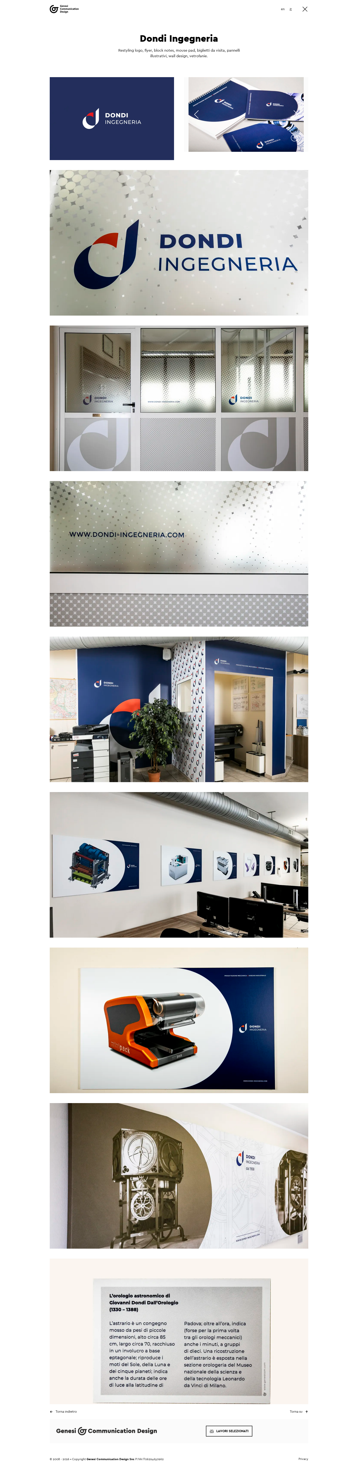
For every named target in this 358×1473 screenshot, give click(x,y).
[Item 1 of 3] (246, 114)
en (283, 9)
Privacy (303, 1459)
